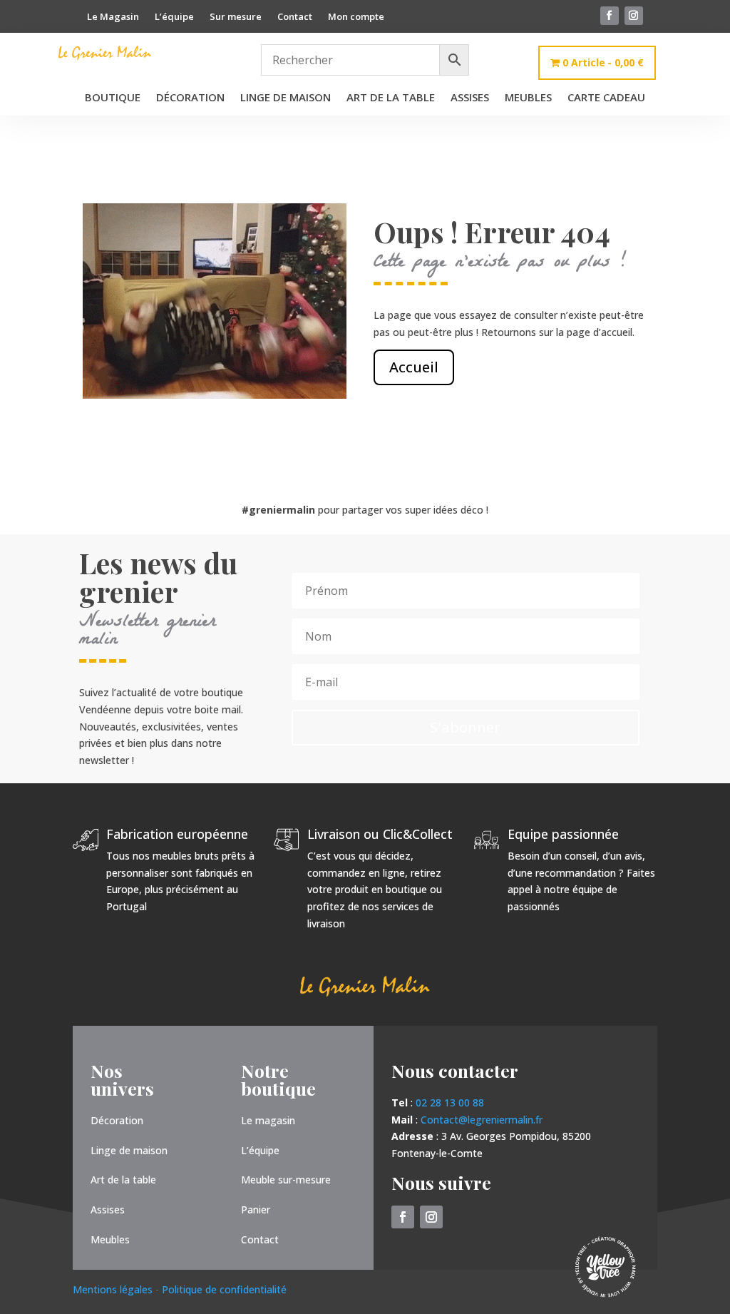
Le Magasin (113, 17)
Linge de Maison (285, 98)
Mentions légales (114, 1289)
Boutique (112, 98)
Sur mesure (236, 17)
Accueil (413, 367)
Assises (470, 98)
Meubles (528, 98)
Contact (294, 17)
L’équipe (174, 17)
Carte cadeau (606, 98)
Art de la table (390, 98)
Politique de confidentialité (224, 1289)
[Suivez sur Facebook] (609, 15)
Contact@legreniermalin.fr (482, 1119)
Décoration (190, 98)
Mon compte (356, 17)
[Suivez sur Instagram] (633, 15)
